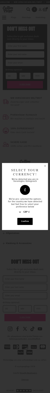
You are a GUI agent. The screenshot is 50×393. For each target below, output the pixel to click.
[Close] (45, 166)
